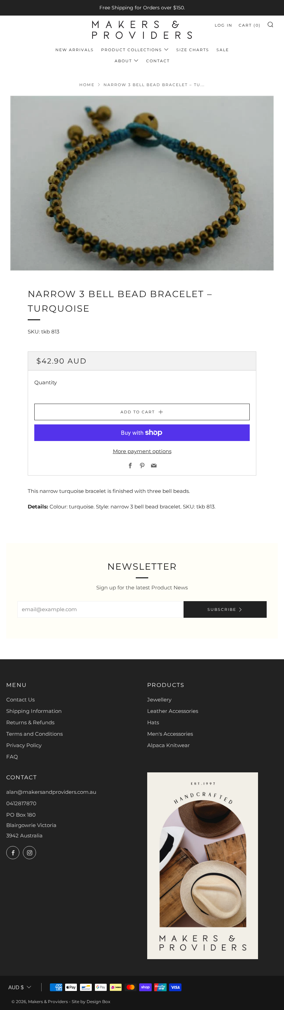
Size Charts (192, 49)
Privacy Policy (24, 745)
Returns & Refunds (30, 722)
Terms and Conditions (34, 734)
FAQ (12, 756)
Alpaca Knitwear (168, 745)
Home (87, 84)
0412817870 (21, 803)
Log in (223, 25)
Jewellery (159, 699)
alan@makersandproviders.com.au (51, 792)
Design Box (98, 1001)
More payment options (142, 451)
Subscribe (221, 609)
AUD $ (16, 987)
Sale (222, 49)
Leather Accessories (172, 711)
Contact (158, 60)
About (123, 60)
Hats (153, 722)
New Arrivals (74, 49)
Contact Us (20, 699)
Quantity (45, 382)
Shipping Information (34, 711)
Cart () (250, 25)
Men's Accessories (170, 734)
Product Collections (131, 49)
